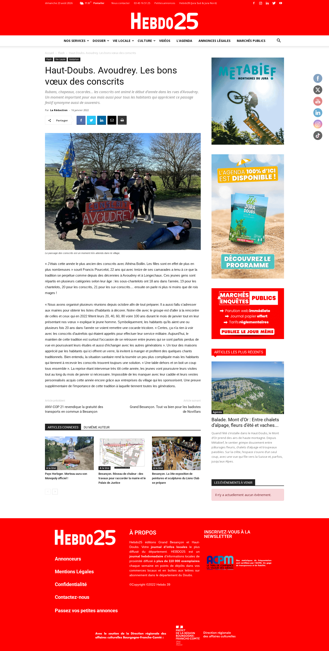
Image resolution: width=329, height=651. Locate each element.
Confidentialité (71, 584)
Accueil (49, 53)
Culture (145, 41)
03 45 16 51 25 (142, 3)
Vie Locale (121, 41)
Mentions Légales (74, 571)
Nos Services (74, 41)
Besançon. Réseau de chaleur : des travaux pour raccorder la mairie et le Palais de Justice (122, 478)
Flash (61, 53)
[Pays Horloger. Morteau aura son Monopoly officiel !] (69, 453)
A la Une (51, 468)
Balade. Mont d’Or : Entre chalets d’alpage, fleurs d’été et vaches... (245, 422)
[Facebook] (253, 3)
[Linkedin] (267, 3)
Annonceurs (68, 559)
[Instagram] (260, 3)
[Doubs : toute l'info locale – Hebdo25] (164, 21)
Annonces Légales (215, 41)
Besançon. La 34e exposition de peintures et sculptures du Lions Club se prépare (175, 478)
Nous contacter (120, 3)
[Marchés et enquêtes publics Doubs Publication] (248, 338)
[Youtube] (280, 3)
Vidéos (164, 41)
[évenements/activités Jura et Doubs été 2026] (248, 277)
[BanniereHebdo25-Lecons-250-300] (248, 143)
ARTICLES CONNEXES (63, 427)
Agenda (217, 412)
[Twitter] (274, 3)
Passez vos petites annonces (86, 610)
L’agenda (184, 41)
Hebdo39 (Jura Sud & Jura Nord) (198, 3)
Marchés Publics (251, 41)
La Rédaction (59, 110)
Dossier (99, 41)
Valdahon (74, 59)
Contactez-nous (72, 597)
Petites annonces (164, 3)
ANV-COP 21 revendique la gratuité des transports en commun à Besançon (74, 409)
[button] (278, 41)
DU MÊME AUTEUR (97, 427)
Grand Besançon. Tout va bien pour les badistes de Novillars (165, 409)
